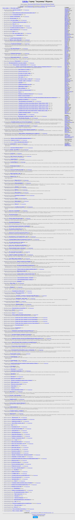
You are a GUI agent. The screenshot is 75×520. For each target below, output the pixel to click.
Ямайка (66, 25)
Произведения (30, 6)
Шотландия (67, 19)
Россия (66, 88)
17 (36, 7)
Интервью (67, 127)
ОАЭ (66, 82)
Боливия (66, 31)
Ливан (66, 67)
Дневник (66, 117)
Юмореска (67, 130)
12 (31, 7)
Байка (66, 129)
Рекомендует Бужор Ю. (68, 137)
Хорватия (66, 110)
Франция (66, 109)
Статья (66, 119)
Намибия (66, 76)
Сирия (66, 95)
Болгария (66, 30)
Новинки (48, 4)
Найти (34, 4)
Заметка (66, 116)
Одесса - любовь (67, 135)
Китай (66, 61)
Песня (66, 131)
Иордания (66, 51)
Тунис (66, 102)
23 (43, 7)
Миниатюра (67, 128)
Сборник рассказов (68, 122)
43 (46, 7)
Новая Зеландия (68, 80)
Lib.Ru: (25, 1)
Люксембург (67, 69)
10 (29, 7)
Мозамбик (67, 74)
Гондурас (66, 40)
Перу (66, 85)
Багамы (66, 16)
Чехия (66, 111)
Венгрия (66, 35)
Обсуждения (43, 4)
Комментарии (27, 16)
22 (42, 7)
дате (46, 6)
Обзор (66, 118)
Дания (66, 44)
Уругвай (66, 106)
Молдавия (67, 75)
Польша (66, 86)
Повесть (66, 124)
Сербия (66, 93)
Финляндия (67, 108)
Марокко (66, 72)
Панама (66, 83)
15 (34, 7)
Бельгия (66, 27)
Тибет (66, 100)
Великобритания (68, 34)
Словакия (66, 96)
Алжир (66, 12)
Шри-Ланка (67, 20)
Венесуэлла (67, 36)
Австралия (67, 8)
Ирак (66, 52)
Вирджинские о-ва (68, 37)
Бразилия (66, 33)
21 (41, 7)
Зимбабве (66, 47)
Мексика (66, 73)
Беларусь (66, 17)
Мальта (66, 71)
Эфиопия (66, 22)
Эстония (66, 21)
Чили (66, 112)
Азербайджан (67, 10)
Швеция (66, 18)
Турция (66, 103)
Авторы (21, 6)
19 (39, 7)
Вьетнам (66, 38)
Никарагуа (67, 79)
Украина (66, 105)
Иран (66, 53)
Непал (66, 77)
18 (44, 512)
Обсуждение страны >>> (15, 8)
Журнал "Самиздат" (68, 145)
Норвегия (66, 81)
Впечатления (67, 132)
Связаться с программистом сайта (38, 514)
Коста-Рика (67, 63)
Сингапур (66, 94)
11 (30, 7)
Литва (66, 68)
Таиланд (66, 98)
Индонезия (67, 50)
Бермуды (66, 28)
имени (49, 6)
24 (44, 7)
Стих (66, 123)
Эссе (65, 125)
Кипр (66, 60)
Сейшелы (66, 92)
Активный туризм (67, 143)
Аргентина (67, 13)
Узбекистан (67, 104)
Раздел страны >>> (6, 8)
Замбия (66, 46)
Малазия (66, 70)
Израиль (66, 48)
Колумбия (66, 62)
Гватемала (67, 39)
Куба (66, 64)
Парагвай (66, 84)
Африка (66, 15)
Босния (66, 32)
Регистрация (30, 4)
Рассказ (66, 121)
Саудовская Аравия (68, 91)
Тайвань (66, 99)
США (66, 90)
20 (40, 7)
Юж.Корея (67, 24)
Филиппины (67, 107)
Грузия (66, 43)
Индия (66, 49)
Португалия (67, 87)
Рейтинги (38, 4)
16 (35, 7)
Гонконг (66, 41)
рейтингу (43, 6)
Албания (66, 11)
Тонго (66, 101)
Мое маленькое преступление (69, 136)
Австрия (66, 9)
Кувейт (66, 65)
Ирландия (66, 54)
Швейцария (67, 113)
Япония (66, 26)
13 (32, 7)
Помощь (52, 4)
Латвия (66, 66)
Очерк (66, 126)
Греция (66, 42)
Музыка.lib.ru (67, 144)
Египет (66, 45)
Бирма (66, 29)
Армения (66, 14)
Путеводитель (67, 120)
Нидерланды (67, 78)
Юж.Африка (67, 23)
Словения (66, 97)
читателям (53, 6)
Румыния (66, 89)
